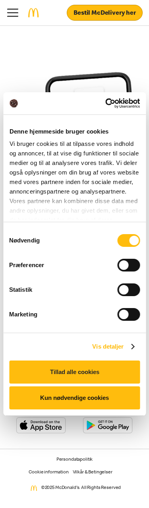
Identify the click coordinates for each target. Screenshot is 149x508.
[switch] (128, 265)
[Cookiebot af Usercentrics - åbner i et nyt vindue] (106, 103)
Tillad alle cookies (74, 371)
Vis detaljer (108, 346)
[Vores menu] (12, 12)
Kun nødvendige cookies (74, 397)
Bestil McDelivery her (105, 13)
